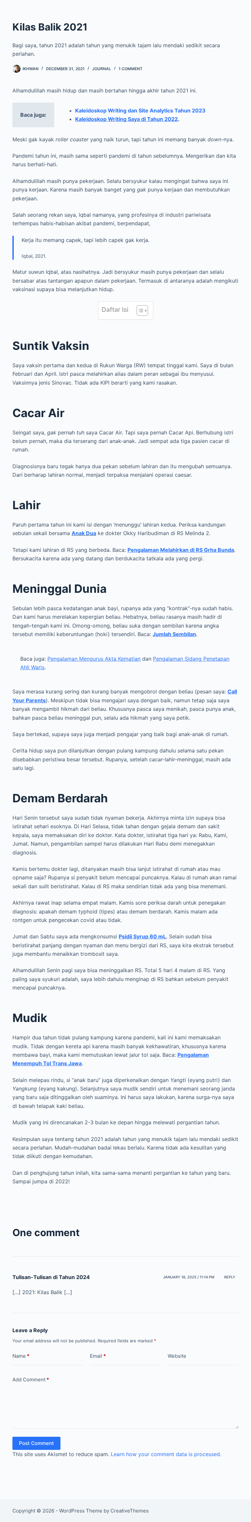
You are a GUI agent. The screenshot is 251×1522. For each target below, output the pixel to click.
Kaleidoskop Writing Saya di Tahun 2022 (126, 119)
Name (20, 1356)
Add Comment (30, 1379)
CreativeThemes (129, 1511)
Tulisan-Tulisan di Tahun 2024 (51, 1277)
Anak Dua (84, 533)
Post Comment (36, 1443)
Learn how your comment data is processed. (166, 1454)
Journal (101, 68)
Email (98, 1356)
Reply (229, 1277)
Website (177, 1356)
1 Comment (130, 68)
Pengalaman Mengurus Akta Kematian (94, 658)
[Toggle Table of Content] (139, 310)
